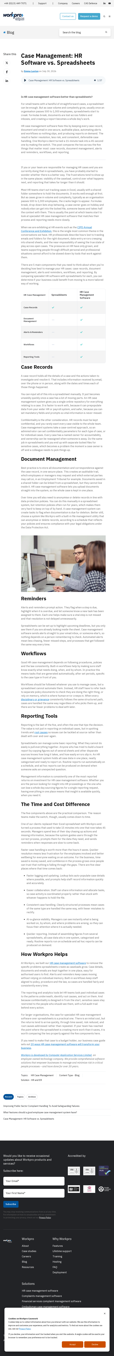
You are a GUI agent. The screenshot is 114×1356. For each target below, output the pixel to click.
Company (63, 3)
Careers (76, 3)
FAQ (55, 1267)
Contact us (68, 16)
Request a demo (89, 16)
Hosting (57, 1261)
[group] (63, 80)
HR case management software (68, 963)
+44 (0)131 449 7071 (15, 3)
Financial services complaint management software (51, 1301)
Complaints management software (42, 1296)
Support (42, 3)
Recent (8, 1096)
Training (57, 1256)
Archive (32, 1096)
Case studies (29, 1251)
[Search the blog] (106, 32)
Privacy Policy (25, 1329)
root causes (41, 732)
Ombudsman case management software (46, 1306)
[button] (104, 16)
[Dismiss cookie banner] (105, 1313)
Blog (24, 1261)
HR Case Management (42, 1075)
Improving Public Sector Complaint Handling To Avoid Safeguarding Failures (41, 1106)
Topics (20, 1096)
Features (58, 1245)
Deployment (60, 1272)
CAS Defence (90, 3)
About (25, 1245)
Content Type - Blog (69, 1075)
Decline (95, 1344)
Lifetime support (62, 1251)
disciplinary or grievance (35, 699)
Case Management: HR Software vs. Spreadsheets (28, 1118)
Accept (73, 1344)
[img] (95, 80)
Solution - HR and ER (31, 1080)
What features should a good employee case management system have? (40, 1112)
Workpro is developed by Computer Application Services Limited (56, 1055)
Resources (28, 1267)
